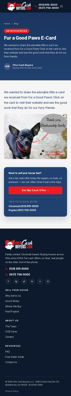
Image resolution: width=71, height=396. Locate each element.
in (32, 281)
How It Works (12, 301)
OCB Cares (11, 331)
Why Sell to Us (13, 295)
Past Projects (12, 311)
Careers (9, 336)
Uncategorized (16, 31)
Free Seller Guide (14, 356)
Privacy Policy (11, 391)
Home (7, 23)
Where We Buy (13, 306)
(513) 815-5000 (48, 4)
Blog (16, 23)
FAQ (7, 351)
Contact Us (11, 362)
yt (24, 281)
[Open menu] (61, 6)
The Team (10, 326)
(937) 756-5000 (49, 8)
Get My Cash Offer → (35, 190)
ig (16, 281)
